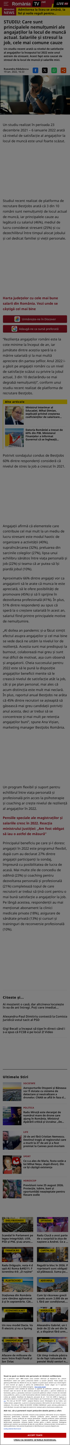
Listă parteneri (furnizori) (12, 1429)
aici (5, 1401)
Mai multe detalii (40, 1387)
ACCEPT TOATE (35, 1435)
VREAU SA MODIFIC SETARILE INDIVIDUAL (35, 1439)
